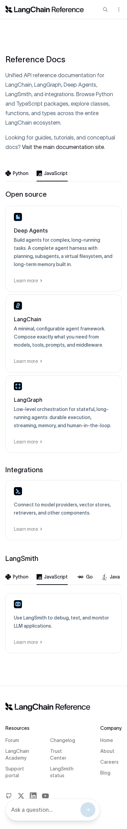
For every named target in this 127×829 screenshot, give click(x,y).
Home (106, 740)
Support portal (14, 772)
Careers (109, 762)
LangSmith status (61, 772)
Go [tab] (89, 577)
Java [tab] (115, 577)
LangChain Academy (17, 754)
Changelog (62, 740)
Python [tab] (20, 173)
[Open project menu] (118, 9)
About (107, 751)
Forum (12, 740)
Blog (105, 773)
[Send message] (87, 809)
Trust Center (58, 754)
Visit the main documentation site (63, 147)
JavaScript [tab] (56, 173)
